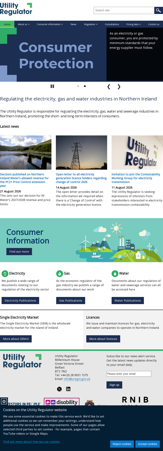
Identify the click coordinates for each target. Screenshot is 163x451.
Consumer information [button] (48, 24)
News (73, 24)
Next (119, 86)
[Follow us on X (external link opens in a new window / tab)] (59, 389)
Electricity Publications (20, 300)
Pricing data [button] (132, 24)
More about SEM (17, 339)
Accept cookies (147, 444)
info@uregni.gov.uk (77, 379)
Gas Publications (70, 300)
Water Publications (128, 300)
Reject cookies (122, 444)
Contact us (153, 24)
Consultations (112, 24)
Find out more (19, 251)
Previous (109, 86)
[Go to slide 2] (85, 86)
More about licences (103, 339)
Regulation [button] (89, 24)
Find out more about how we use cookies (31, 442)
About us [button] (22, 24)
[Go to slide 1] (78, 86)
